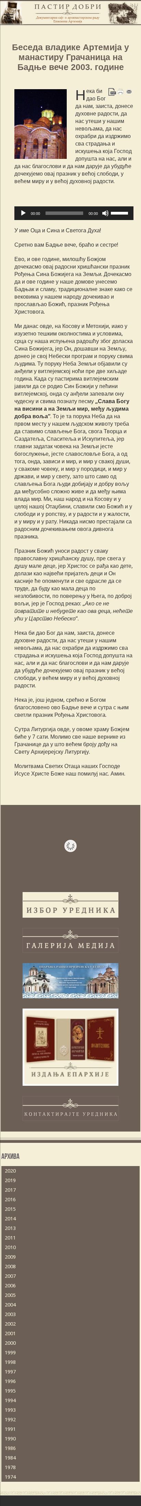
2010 (10, 1247)
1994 (10, 1400)
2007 (10, 1276)
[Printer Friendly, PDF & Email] (120, 91)
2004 (10, 1305)
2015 (10, 1209)
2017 (10, 1190)
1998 (10, 1362)
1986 (10, 1448)
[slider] (120, 212)
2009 (10, 1257)
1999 (10, 1353)
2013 (10, 1228)
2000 (10, 1343)
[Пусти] (23, 213)
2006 (10, 1286)
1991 (10, 1429)
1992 (10, 1419)
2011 (10, 1238)
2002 (10, 1324)
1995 (10, 1391)
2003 (10, 1314)
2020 (10, 1171)
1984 (10, 1458)
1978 (10, 1467)
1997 (10, 1372)
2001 (10, 1333)
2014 (10, 1219)
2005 (10, 1295)
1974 (10, 1477)
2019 (10, 1180)
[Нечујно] (105, 213)
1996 (10, 1381)
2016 (10, 1199)
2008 (10, 1266)
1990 (10, 1439)
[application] (73, 213)
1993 (10, 1410)
